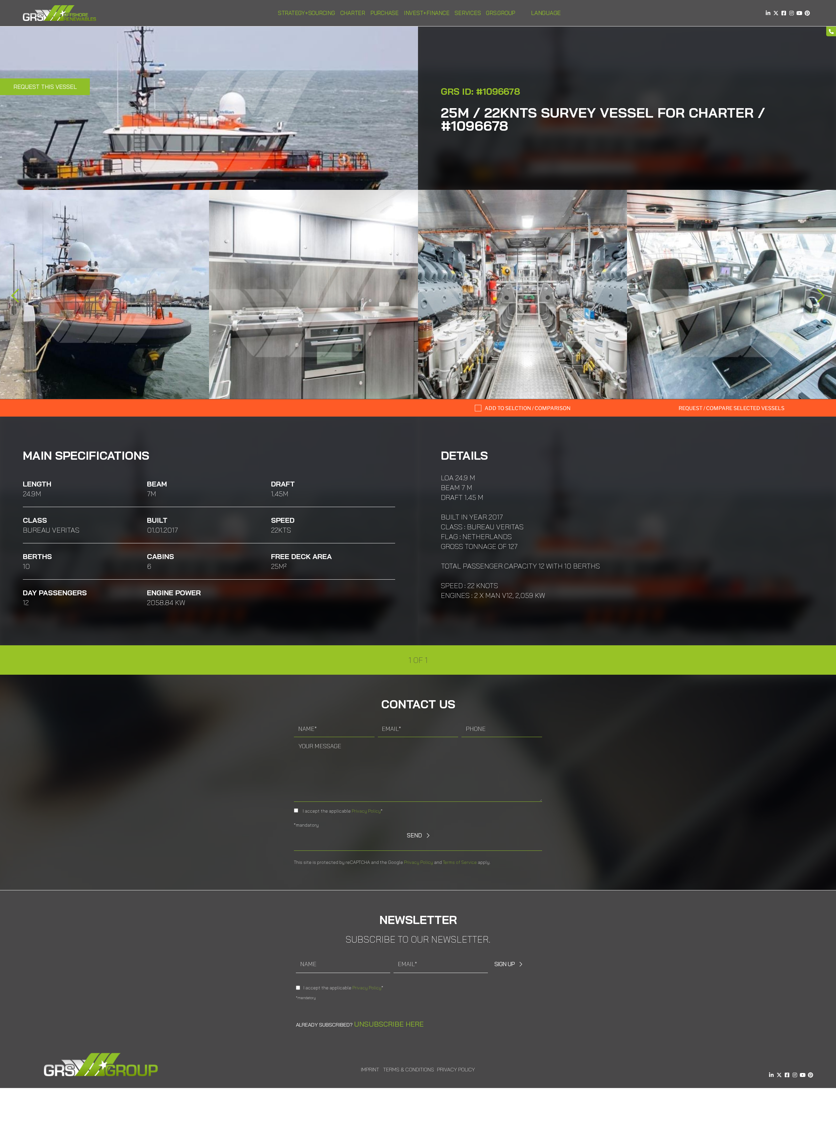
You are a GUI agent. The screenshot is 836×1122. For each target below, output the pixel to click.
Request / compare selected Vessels (731, 408)
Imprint (370, 1069)
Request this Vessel (45, 87)
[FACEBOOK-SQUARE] (783, 13)
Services (468, 12)
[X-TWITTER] (776, 13)
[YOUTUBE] (799, 13)
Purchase (384, 12)
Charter (352, 12)
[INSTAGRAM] (791, 13)
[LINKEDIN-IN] (768, 13)
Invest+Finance (427, 12)
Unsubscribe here (389, 1024)
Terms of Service (460, 862)
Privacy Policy (366, 811)
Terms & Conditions (408, 1069)
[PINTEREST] (807, 13)
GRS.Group (500, 12)
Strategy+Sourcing (306, 12)
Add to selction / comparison (528, 408)
